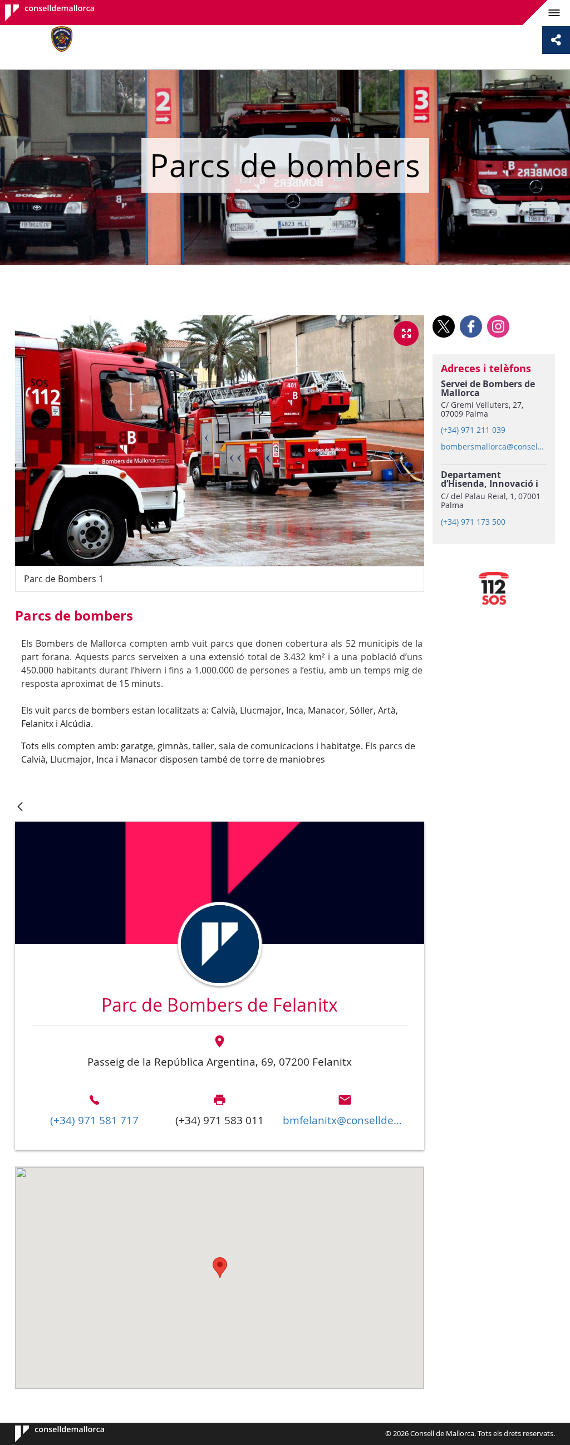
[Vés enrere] (20, 807)
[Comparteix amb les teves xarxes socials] (556, 40)
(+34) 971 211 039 (473, 430)
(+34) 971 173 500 (473, 522)
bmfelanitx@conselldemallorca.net (345, 1120)
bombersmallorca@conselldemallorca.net (493, 446)
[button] (220, 1267)
